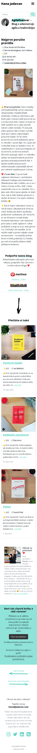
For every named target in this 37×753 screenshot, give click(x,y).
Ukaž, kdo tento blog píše (18, 681)
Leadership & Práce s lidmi (15, 63)
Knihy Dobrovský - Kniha (18, 290)
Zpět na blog (18, 671)
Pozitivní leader (12, 362)
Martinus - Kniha (19, 279)
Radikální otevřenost (16, 434)
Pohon (7, 506)
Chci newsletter (18, 636)
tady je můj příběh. (20, 594)
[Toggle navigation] (33, 3)
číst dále (17, 385)
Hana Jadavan (11, 4)
